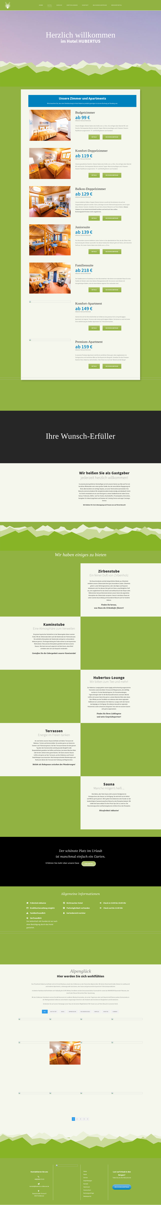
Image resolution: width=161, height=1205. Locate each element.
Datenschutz (87, 1190)
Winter (106, 1011)
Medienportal (116, 5)
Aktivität (53, 1011)
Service (59, 5)
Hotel (50, 5)
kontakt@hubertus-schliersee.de (39, 1186)
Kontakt (85, 5)
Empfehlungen (72, 5)
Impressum (86, 1187)
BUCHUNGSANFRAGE (122, 1187)
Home (41, 5)
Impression (72, 1011)
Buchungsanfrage (100, 5)
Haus (62, 1011)
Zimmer (115, 1011)
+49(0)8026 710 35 (39, 1179)
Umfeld (96, 1011)
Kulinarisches (85, 1011)
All (45, 1011)
